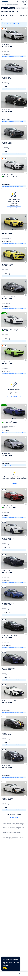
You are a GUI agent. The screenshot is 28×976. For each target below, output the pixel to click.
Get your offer (14, 396)
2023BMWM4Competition (8, 231)
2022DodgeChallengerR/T (8, 421)
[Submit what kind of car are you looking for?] (25, 4)
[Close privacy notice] (19, 958)
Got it (4, 968)
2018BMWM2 (5, 44)
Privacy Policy (7, 963)
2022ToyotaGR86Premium (8, 668)
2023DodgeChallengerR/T (8, 361)
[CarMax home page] (6, 1)
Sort (13, 15)
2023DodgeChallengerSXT (8, 142)
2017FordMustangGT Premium (9, 174)
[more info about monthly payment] (9, 54)
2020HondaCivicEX (6, 77)
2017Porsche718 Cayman (8, 603)
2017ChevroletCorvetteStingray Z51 (10, 329)
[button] (5, 8)
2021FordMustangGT (7, 505)
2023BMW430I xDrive (7, 798)
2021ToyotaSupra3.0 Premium (9, 296)
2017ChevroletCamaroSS (8, 264)
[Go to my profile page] (24, 1)
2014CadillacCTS (6, 109)
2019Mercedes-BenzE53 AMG (9, 700)
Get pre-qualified (14, 207)
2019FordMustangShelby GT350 (9, 635)
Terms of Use (5, 965)
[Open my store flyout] (17, 1)
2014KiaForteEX (6, 733)
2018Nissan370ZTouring (8, 538)
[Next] (25, 35)
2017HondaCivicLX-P (7, 453)
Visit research (14, 483)
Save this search (8, 23)
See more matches (14, 817)
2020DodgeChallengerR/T (8, 570)
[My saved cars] (20, 1)
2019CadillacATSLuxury (7, 765)
